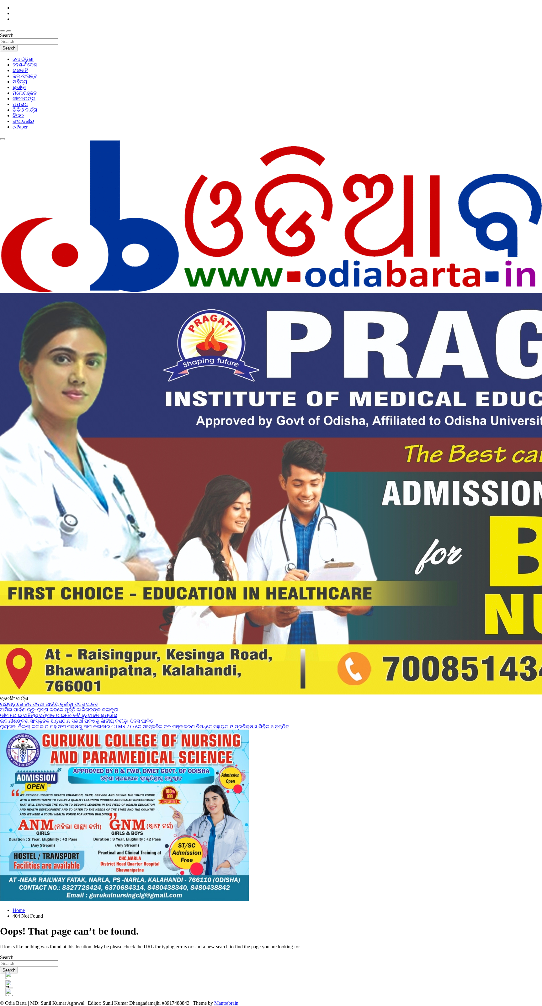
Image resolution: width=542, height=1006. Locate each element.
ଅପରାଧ (20, 104)
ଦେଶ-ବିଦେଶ (25, 64)
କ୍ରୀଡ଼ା (19, 87)
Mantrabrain (226, 1003)
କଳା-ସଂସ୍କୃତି (25, 76)
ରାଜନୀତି (20, 70)
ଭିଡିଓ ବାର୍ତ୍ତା (25, 110)
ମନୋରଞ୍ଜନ (25, 93)
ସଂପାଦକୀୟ (23, 121)
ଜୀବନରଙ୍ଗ (24, 98)
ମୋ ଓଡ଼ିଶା (23, 59)
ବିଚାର (18, 115)
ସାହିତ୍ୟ (20, 81)
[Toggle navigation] (2, 31)
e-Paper (20, 126)
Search (6, 35)
